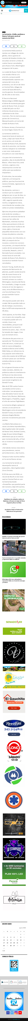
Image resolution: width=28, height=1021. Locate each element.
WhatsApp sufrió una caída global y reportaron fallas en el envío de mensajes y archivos (13, 580)
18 (7, 943)
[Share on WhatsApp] (21, 46)
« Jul (3, 950)
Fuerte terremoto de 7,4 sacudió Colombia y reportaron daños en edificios (14, 559)
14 (17, 940)
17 (4, 943)
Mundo (4, 32)
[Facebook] (8, 1012)
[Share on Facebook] (6, 46)
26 (10, 945)
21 (17, 943)
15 (20, 940)
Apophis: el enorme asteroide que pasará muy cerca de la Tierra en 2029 (13, 537)
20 (14, 943)
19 (10, 943)
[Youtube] (20, 1012)
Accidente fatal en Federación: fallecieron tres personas (14, 511)
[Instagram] (16, 1012)
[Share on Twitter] (14, 46)
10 (4, 940)
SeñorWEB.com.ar (16, 1019)
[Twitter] (12, 1012)
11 (7, 940)
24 (4, 945)
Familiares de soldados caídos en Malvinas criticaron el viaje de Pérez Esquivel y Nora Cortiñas (14, 501)
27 (14, 945)
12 (10, 940)
